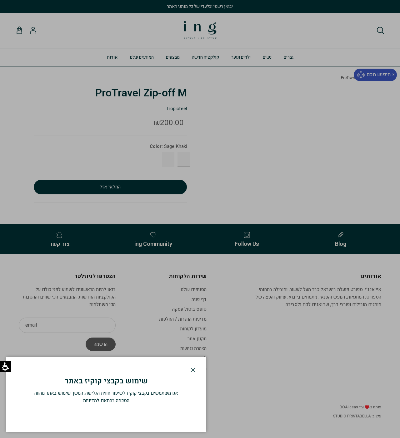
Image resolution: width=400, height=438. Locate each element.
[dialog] (106, 394)
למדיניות (91, 400)
